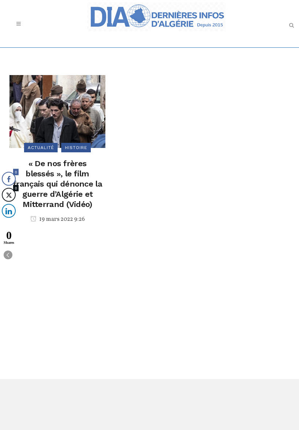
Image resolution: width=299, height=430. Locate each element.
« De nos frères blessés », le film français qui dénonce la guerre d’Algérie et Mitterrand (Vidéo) (57, 184)
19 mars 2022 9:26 (61, 219)
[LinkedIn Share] (9, 211)
